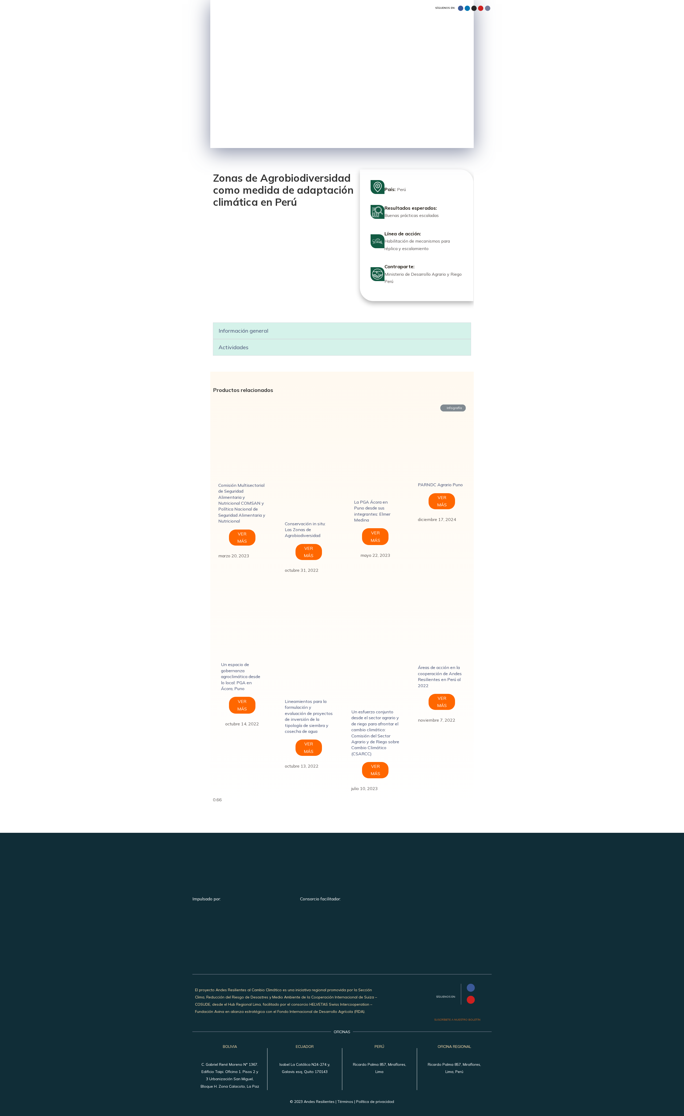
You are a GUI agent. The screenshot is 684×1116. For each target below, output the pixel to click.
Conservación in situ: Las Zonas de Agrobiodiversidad (305, 529)
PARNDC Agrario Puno (440, 484)
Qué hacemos (378, 27)
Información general (243, 330)
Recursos (458, 27)
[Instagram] (474, 8)
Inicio (304, 27)
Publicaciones (420, 27)
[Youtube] (480, 8)
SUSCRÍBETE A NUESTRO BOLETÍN (457, 1019)
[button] (342, 331)
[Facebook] (460, 8)
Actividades (233, 347)
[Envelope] (487, 8)
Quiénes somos (337, 27)
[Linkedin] (467, 8)
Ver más (242, 537)
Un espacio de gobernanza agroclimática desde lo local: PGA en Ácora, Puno (240, 676)
